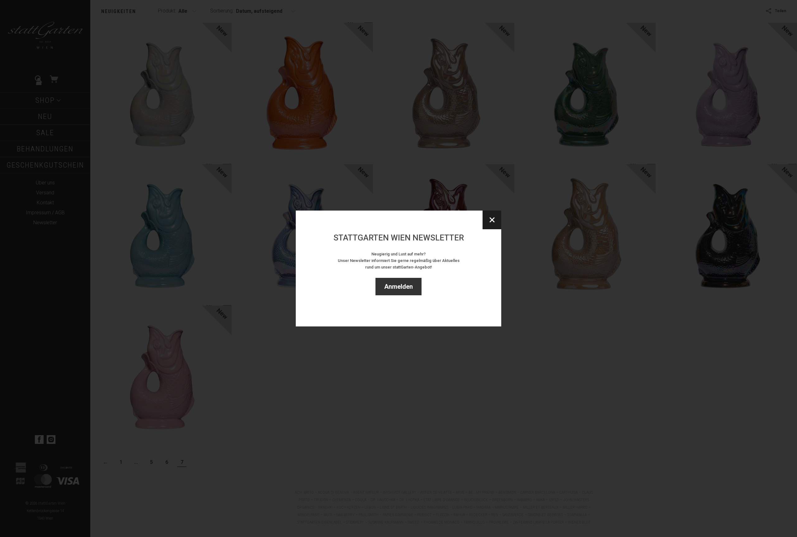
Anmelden (398, 286)
